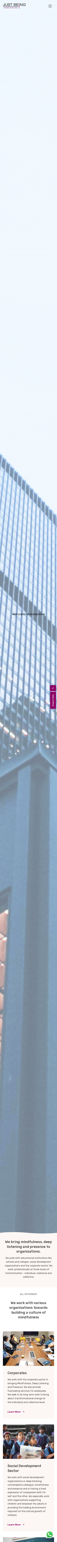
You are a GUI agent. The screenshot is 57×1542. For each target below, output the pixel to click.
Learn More (14, 1411)
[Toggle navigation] (50, 6)
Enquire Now (53, 700)
